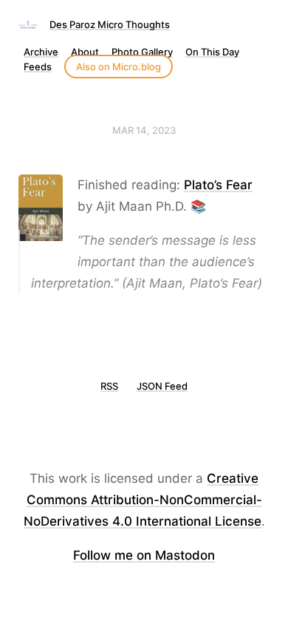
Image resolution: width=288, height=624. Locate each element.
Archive (41, 52)
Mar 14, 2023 (144, 130)
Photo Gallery (142, 52)
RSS (109, 386)
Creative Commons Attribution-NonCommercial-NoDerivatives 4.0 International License (143, 500)
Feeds (38, 66)
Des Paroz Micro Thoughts (109, 24)
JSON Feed (162, 386)
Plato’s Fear (218, 184)
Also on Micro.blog (118, 66)
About (85, 52)
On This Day (212, 52)
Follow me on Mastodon (144, 555)
